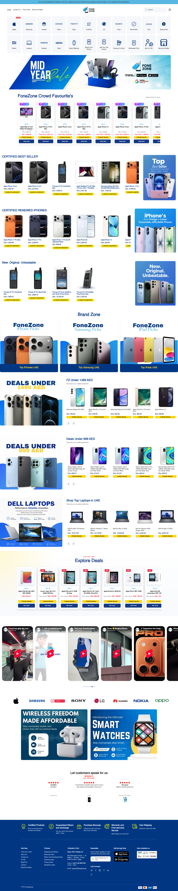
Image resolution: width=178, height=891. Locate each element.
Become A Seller (26, 867)
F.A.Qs (23, 859)
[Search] (145, 9)
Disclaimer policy (49, 865)
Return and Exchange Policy (53, 857)
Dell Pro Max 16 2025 (165, 528)
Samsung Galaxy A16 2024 (75, 409)
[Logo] (89, 9)
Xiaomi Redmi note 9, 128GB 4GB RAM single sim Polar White (98, 468)
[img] (89, 776)
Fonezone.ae (29, 887)
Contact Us (24, 857)
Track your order (26, 852)
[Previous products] (68, 423)
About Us (24, 854)
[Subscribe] (108, 858)
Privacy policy (48, 862)
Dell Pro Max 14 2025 (120, 528)
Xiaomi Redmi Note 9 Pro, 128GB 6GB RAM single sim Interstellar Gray (144, 468)
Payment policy (49, 859)
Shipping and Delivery (51, 852)
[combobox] (155, 9)
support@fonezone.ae (79, 868)
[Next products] (74, 423)
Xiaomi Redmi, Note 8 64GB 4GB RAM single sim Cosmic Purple (76, 468)
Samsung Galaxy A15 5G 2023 (121, 409)
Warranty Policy (49, 854)
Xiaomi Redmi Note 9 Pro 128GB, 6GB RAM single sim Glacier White (166, 468)
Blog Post (24, 862)
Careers (23, 865)
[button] (170, 10)
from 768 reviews (89, 778)
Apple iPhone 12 (160, 409)
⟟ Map (79, 859)
